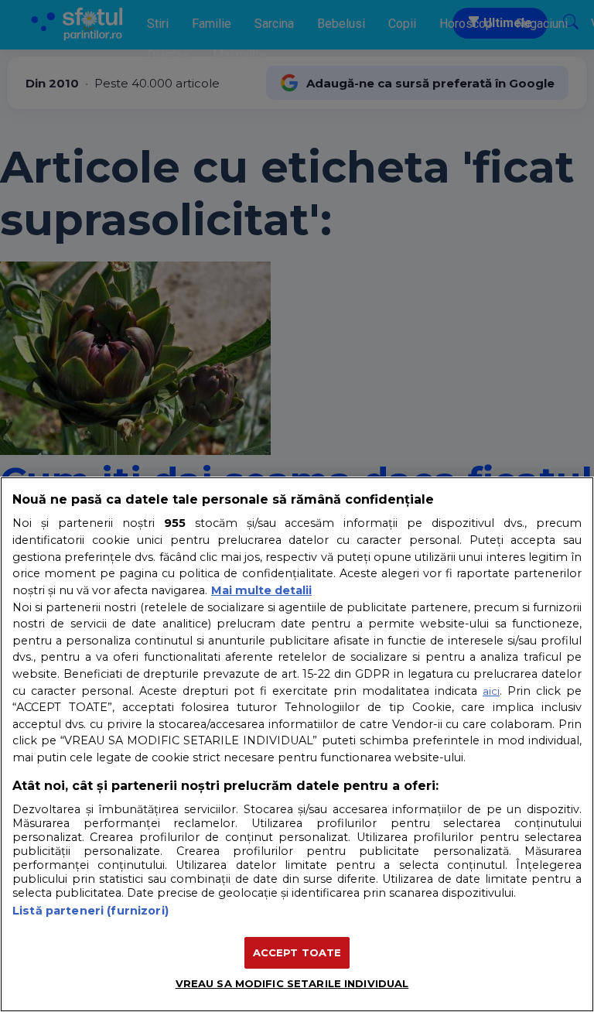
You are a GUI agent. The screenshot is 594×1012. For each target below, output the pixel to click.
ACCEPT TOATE (297, 952)
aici (491, 691)
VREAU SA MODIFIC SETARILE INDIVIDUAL (292, 983)
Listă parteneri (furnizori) (90, 911)
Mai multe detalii (261, 590)
